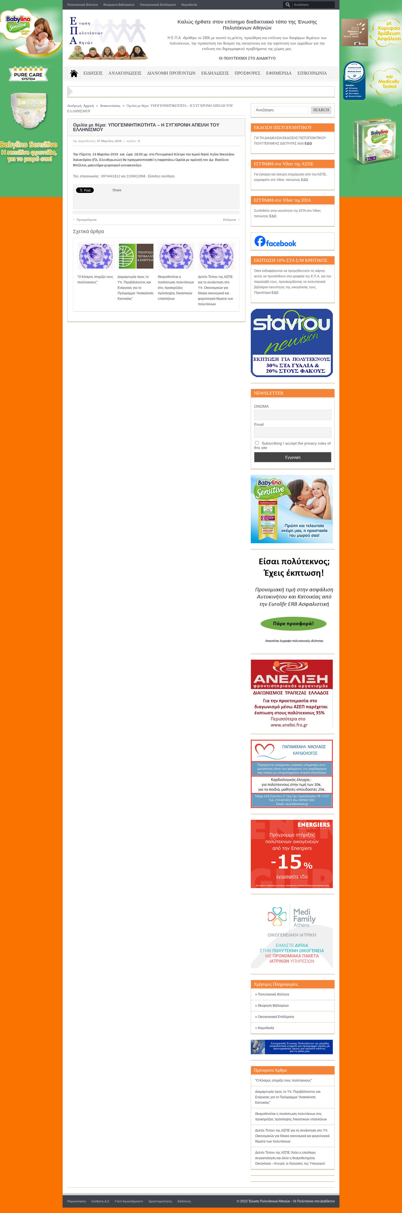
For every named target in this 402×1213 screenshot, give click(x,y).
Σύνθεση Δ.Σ (100, 1201)
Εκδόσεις (184, 1201)
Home (74, 73)
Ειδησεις (93, 73)
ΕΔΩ (304, 180)
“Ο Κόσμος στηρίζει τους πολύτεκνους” (283, 1080)
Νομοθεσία (189, 4)
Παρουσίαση (76, 1201)
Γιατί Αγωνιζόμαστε (129, 1201)
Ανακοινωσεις (124, 73)
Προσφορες (247, 73)
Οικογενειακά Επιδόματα (158, 4)
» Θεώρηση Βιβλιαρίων (272, 1006)
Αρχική (88, 106)
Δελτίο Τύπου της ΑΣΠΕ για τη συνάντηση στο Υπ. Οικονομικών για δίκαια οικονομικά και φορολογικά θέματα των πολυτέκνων (292, 1136)
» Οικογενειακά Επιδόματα (274, 1017)
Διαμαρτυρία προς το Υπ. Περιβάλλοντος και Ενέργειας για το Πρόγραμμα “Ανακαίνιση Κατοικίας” (135, 288)
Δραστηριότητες (160, 1201)
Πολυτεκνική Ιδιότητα (82, 4)
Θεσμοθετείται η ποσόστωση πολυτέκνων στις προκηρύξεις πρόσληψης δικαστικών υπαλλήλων (176, 288)
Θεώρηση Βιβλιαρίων (119, 4)
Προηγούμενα (85, 219)
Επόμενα (231, 219)
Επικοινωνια (312, 73)
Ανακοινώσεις (110, 106)
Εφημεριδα (279, 73)
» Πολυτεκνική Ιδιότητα (272, 994)
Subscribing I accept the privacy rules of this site (292, 445)
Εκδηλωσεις (215, 73)
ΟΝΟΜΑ (261, 406)
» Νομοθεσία (264, 1028)
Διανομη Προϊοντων (171, 73)
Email (259, 424)
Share (116, 190)
